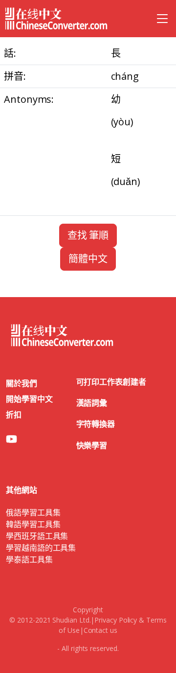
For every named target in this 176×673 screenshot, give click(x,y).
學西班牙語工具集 (37, 536)
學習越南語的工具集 (41, 547)
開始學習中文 (29, 399)
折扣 (14, 414)
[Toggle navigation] (162, 18)
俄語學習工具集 (33, 512)
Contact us (100, 630)
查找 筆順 (88, 235)
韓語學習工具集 (33, 524)
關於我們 (21, 383)
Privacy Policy (115, 620)
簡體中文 (88, 258)
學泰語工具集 (29, 559)
